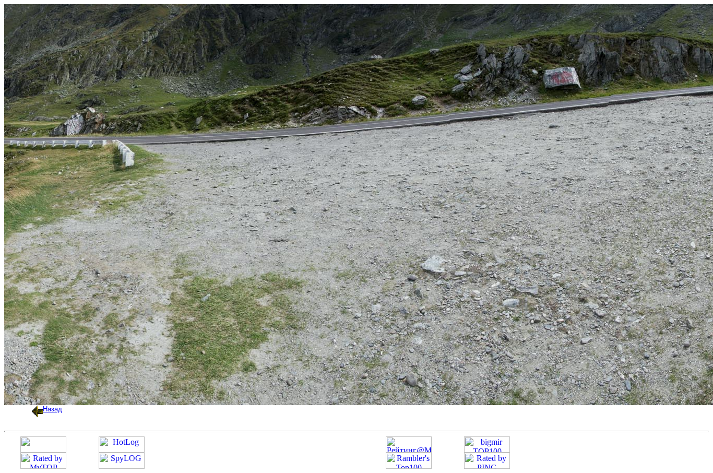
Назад (52, 409)
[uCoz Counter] (43, 449)
